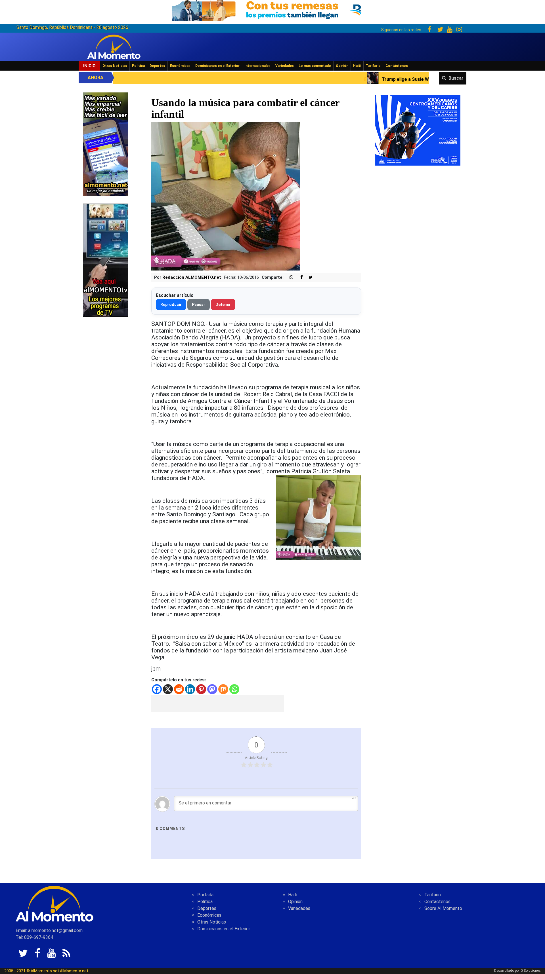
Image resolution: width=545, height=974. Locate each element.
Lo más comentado (315, 66)
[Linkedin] (190, 689)
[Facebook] (157, 689)
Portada (205, 894)
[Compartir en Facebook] (298, 277)
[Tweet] (308, 277)
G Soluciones (531, 971)
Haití (357, 66)
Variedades (284, 66)
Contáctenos (396, 66)
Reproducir (171, 304)
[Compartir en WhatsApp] (289, 277)
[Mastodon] (212, 689)
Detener (223, 304)
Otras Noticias (114, 66)
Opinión (342, 66)
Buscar (456, 78)
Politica (205, 901)
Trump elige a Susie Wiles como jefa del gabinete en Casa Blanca (378, 79)
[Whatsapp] (234, 689)
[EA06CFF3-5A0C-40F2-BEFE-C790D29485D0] (105, 260)
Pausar (198, 304)
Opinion (295, 901)
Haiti (292, 894)
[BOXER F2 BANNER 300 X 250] (417, 129)
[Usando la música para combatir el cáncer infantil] (225, 196)
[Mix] (223, 689)
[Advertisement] (217, 703)
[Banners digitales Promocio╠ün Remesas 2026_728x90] (272, 9)
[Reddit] (179, 689)
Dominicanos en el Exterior (217, 66)
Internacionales (257, 66)
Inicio (89, 65)
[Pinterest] (201, 689)
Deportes (157, 66)
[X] (168, 689)
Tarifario (373, 66)
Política (138, 66)
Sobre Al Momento (443, 908)
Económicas (180, 66)
